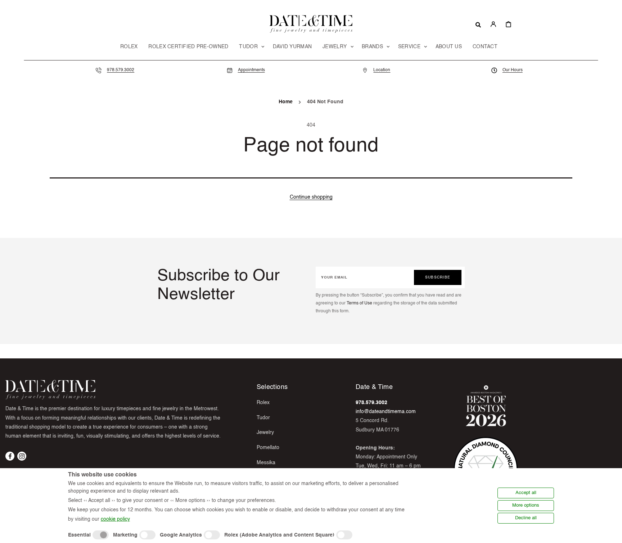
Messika (266, 462)
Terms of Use (359, 303)
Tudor (263, 417)
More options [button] (525, 505)
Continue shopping (311, 197)
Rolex (263, 402)
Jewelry (265, 432)
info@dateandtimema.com (386, 411)
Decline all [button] (526, 518)
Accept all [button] (525, 492)
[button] (478, 24)
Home (286, 101)
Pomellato (268, 447)
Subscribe (437, 277)
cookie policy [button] (115, 519)
